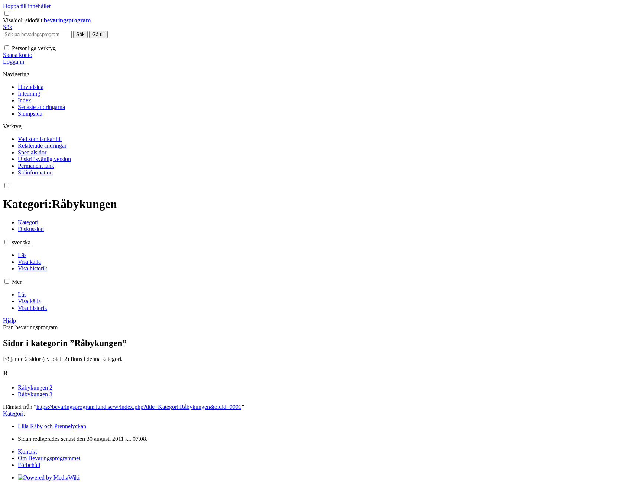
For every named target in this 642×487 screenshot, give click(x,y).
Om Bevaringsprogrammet (49, 458)
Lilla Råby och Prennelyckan (52, 426)
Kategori (13, 413)
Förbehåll (29, 465)
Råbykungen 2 (35, 387)
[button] (23, 20)
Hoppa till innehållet (27, 6)
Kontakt (27, 451)
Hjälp (9, 320)
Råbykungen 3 (35, 394)
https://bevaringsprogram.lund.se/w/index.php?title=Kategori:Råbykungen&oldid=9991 (138, 407)
